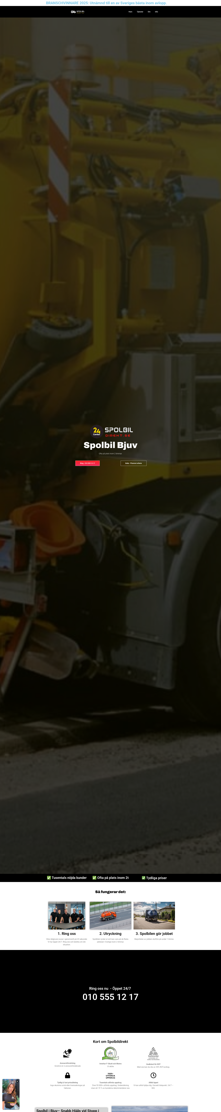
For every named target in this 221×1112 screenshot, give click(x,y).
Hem (130, 12)
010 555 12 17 (111, 997)
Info (156, 12)
